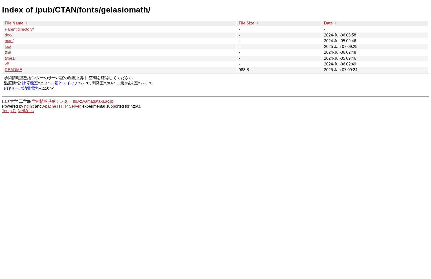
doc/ (8, 35)
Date (328, 23)
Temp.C (9, 111)
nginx (29, 106)
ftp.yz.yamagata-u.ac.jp (93, 101)
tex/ (8, 46)
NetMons (26, 111)
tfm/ (8, 52)
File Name (14, 23)
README (13, 70)
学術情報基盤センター (52, 101)
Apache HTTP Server (61, 106)
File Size (246, 23)
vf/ (7, 64)
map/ (9, 41)
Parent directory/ (19, 29)
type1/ (10, 58)
